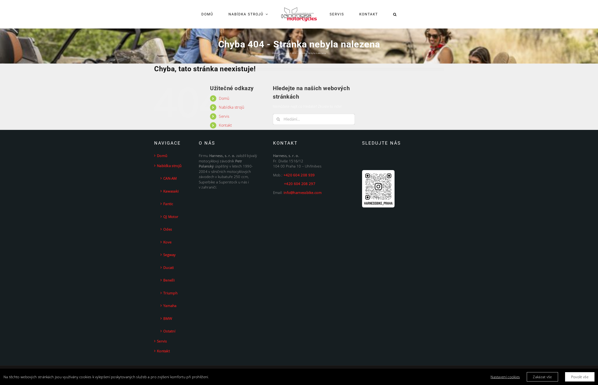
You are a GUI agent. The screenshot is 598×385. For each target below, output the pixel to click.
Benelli (169, 280)
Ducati (168, 267)
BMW (167, 318)
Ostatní (169, 331)
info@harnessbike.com (303, 192)
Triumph (170, 293)
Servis (224, 116)
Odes (167, 229)
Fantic (168, 203)
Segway (169, 254)
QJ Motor (170, 216)
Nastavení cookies (505, 376)
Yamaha (170, 305)
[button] (380, 14)
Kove (167, 242)
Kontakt (225, 125)
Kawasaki (171, 191)
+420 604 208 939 (299, 175)
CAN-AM (170, 178)
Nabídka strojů (231, 107)
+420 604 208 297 (294, 183)
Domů (224, 98)
